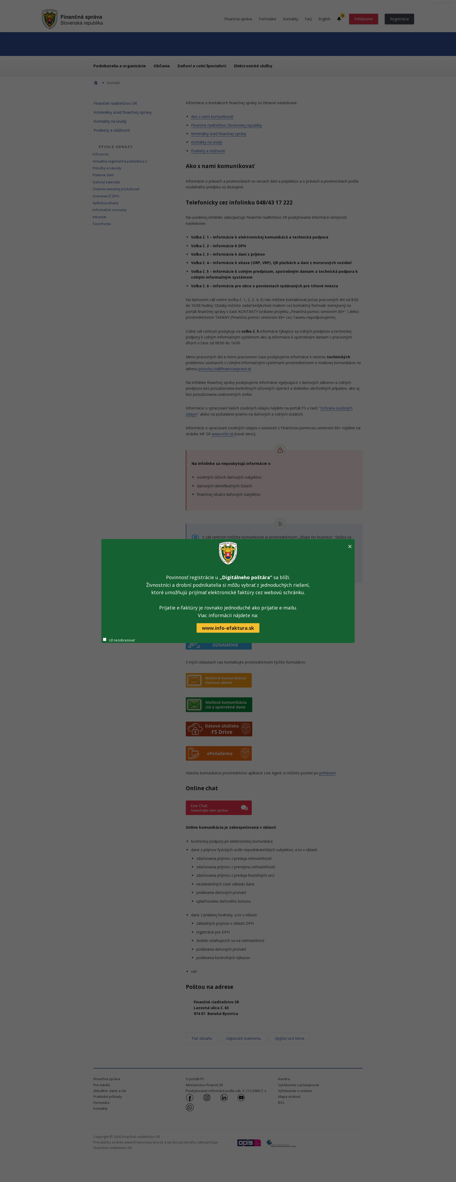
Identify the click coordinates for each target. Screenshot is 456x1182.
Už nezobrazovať (122, 640)
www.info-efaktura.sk (228, 628)
